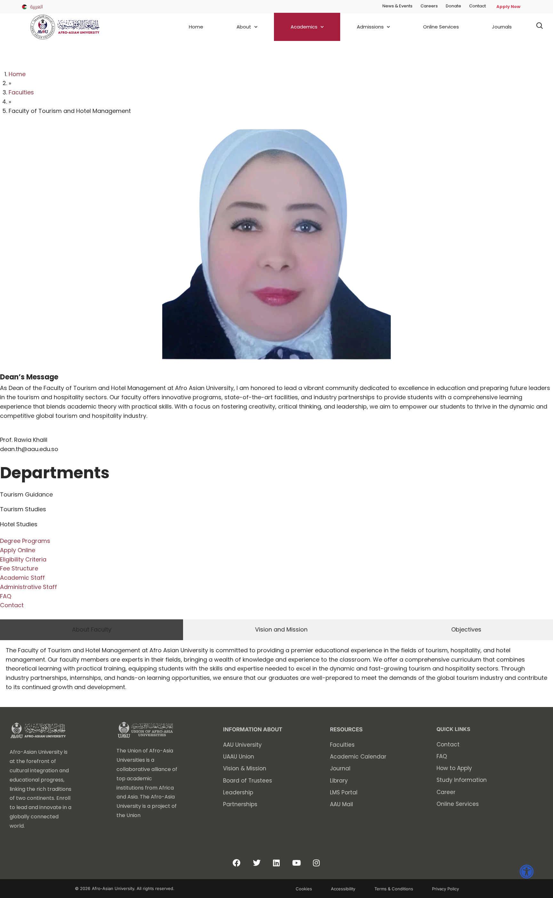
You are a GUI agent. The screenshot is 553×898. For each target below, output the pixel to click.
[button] (539, 26)
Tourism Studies (23, 509)
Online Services (441, 26)
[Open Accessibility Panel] (526, 871)
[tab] (91, 629)
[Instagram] (316, 863)
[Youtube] (296, 863)
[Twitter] (256, 863)
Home (196, 26)
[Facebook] (236, 863)
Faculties (21, 92)
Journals (502, 26)
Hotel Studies (18, 524)
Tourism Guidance (26, 494)
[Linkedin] (276, 863)
